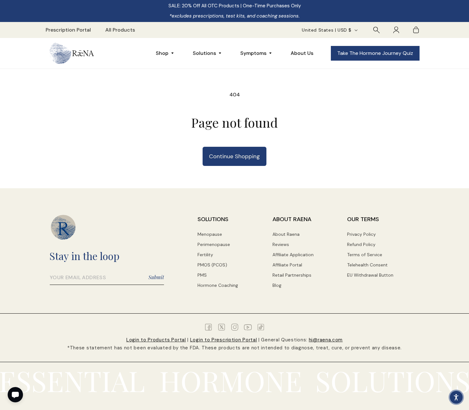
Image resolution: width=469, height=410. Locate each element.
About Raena (286, 234)
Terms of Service (364, 254)
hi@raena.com (326, 340)
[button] (376, 30)
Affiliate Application (293, 254)
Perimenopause (213, 244)
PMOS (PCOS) (212, 265)
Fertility (205, 254)
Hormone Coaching (217, 285)
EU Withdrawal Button (370, 275)
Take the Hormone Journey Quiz (375, 53)
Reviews (280, 244)
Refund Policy (361, 244)
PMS (202, 275)
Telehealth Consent (367, 265)
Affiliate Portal (287, 265)
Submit (156, 277)
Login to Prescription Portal (223, 340)
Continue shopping (234, 156)
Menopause (209, 234)
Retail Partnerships (291, 275)
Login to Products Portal (156, 340)
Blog (276, 285)
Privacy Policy (361, 234)
